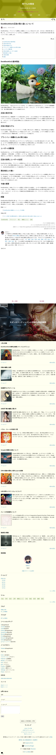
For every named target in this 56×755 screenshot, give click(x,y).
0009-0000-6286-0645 (6, 678)
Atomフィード (4, 685)
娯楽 (39, 239)
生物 (9, 241)
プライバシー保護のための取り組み (12, 47)
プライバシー (13, 219)
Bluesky (3, 634)
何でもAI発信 (28, 4)
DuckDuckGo (4, 219)
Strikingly (3, 670)
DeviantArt (3, 638)
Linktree (3, 668)
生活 (10, 598)
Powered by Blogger (29, 745)
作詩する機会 (16, 235)
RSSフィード (4, 687)
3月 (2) (3, 584)
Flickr (2, 636)
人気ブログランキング (28, 730)
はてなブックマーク (6, 641)
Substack (3, 648)
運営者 (20, 740)
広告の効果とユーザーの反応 (10, 51)
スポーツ (48, 15)
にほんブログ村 (28, 728)
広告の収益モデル (7, 45)
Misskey (3, 660)
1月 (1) (3, 588)
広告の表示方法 (7, 43)
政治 (49, 239)
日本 (6, 598)
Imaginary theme (29, 743)
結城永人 (5, 27)
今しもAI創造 (4, 611)
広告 (31, 219)
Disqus (2, 671)
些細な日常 (3, 213)
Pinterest (3, 630)
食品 (30, 598)
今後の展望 (6, 54)
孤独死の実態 (5, 532)
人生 (26, 239)
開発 (42, 239)
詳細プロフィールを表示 (28, 571)
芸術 (39, 15)
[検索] (4, 19)
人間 (7, 15)
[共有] (52, 19)
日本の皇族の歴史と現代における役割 (12, 470)
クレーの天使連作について (8, 512)
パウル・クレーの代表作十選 (9, 429)
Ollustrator (33, 748)
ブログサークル (4, 656)
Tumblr (2, 628)
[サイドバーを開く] (2, 19)
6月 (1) (3, 582)
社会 (23, 15)
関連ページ (3, 207)
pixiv (2, 664)
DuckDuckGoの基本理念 (9, 41)
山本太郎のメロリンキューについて (11, 491)
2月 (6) (3, 586)
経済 (34, 598)
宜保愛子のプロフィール (8, 388)
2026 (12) (3, 578)
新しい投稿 (14, 301)
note (2, 662)
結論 (4, 56)
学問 (36, 239)
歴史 (6, 241)
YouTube (3, 626)
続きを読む (52, 362)
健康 (31, 15)
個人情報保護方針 (27, 740)
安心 (19, 219)
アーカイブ (3, 362)
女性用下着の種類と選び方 (8, 408)
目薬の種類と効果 (6, 367)
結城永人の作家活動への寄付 (28, 721)
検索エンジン (25, 219)
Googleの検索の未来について (9, 450)
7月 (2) (3, 580)
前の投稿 (42, 301)
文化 (26, 598)
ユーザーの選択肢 (7, 49)
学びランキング (28, 734)
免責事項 (35, 740)
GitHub (2, 639)
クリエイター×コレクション (28, 732)
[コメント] (2, 753)
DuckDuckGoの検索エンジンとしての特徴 (14, 210)
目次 (3, 38)
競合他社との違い (7, 53)
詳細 (51, 737)
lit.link (2, 655)
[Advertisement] (28, 288)
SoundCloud (4, 632)
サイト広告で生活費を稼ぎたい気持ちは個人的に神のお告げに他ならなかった (23, 216)
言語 (45, 239)
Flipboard (3, 658)
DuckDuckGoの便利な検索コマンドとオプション (15, 346)
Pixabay (3, 666)
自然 (15, 15)
